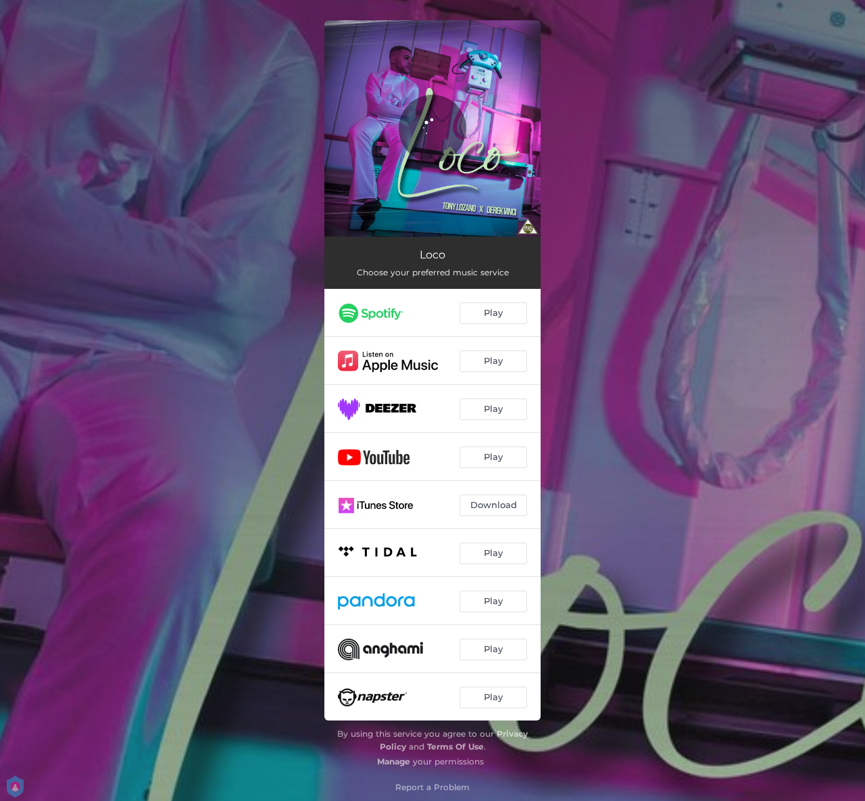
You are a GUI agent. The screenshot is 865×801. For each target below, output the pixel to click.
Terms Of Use (455, 746)
